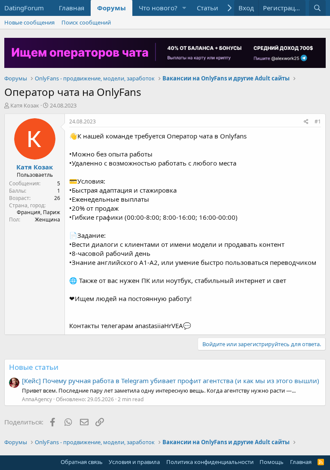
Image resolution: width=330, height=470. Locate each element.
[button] (184, 8)
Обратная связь (82, 462)
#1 (318, 121)
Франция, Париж (38, 212)
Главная (71, 7)
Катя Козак (24, 105)
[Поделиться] (306, 122)
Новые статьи (33, 367)
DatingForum (24, 7)
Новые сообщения (29, 22)
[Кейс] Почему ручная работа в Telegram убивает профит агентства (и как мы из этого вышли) (170, 380)
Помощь (272, 462)
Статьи (207, 7)
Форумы (111, 7)
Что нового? (158, 7)
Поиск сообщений (86, 22)
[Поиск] (317, 8)
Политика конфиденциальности (210, 462)
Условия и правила (134, 462)
